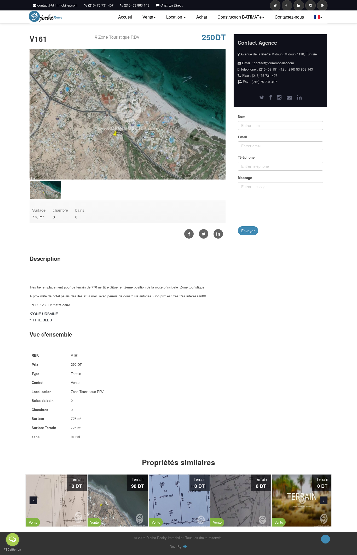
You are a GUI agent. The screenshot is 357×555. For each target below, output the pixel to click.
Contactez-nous (289, 17)
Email (242, 136)
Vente (147, 17)
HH (185, 546)
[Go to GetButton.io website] (12, 549)
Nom (241, 116)
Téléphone (246, 157)
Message (245, 177)
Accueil (125, 17)
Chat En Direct (171, 5)
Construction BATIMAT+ (239, 17)
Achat (201, 17)
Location (174, 17)
